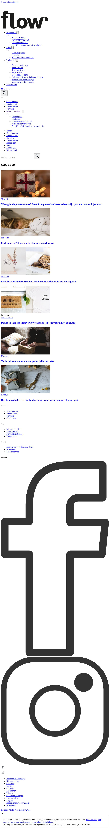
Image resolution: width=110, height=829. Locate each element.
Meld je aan (6, 89)
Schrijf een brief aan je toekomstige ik (28, 126)
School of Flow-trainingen (23, 57)
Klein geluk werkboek (21, 124)
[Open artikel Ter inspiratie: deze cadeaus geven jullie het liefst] (25, 354)
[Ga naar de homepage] (24, 28)
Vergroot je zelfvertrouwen (23, 82)
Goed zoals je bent (20, 75)
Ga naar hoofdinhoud (10, 2)
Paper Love (17, 72)
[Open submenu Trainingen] (17, 60)
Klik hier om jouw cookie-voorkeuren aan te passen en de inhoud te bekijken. (52, 820)
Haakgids (16, 119)
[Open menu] (2, 97)
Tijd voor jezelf (18, 70)
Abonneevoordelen (20, 42)
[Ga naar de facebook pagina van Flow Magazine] (55, 655)
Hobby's (4, 356)
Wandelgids (17, 116)
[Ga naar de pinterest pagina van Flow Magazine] (3, 769)
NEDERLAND (18, 38)
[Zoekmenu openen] (4, 93)
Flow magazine (18, 52)
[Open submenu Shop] (12, 47)
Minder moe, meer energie (23, 80)
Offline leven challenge (22, 121)
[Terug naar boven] (3, 815)
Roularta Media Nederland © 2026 (16, 810)
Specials (15, 55)
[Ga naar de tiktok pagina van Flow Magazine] (3, 774)
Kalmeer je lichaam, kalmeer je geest (27, 77)
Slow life (5, 199)
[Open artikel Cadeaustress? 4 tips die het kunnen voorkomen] (25, 235)
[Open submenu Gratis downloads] (23, 111)
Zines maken (17, 67)
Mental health (7, 317)
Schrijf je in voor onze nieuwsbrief (26, 45)
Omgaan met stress (20, 65)
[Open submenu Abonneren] (17, 32)
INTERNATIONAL (20, 40)
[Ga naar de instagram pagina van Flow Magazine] (55, 764)
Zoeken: (4, 157)
